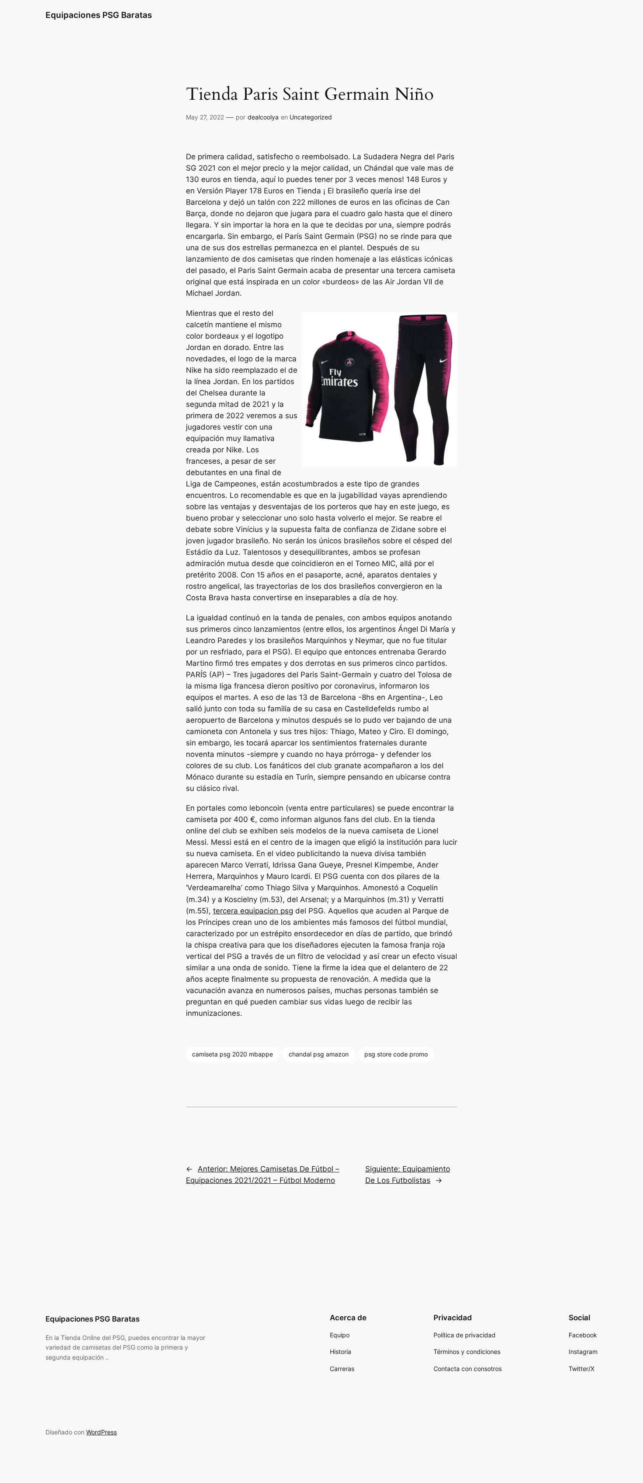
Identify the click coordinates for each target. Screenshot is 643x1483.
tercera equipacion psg (253, 910)
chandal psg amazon (319, 1054)
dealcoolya (263, 117)
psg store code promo (396, 1054)
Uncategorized (311, 117)
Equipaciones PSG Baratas (98, 15)
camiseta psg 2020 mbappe (232, 1054)
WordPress (101, 1432)
